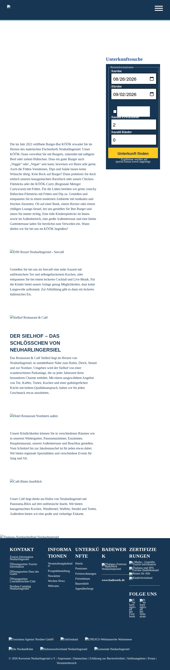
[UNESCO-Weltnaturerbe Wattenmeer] (111, 639)
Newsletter (54, 576)
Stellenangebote (136, 658)
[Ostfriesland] (73, 639)
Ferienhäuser (82, 578)
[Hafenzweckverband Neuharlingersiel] (67, 649)
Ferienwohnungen (85, 573)
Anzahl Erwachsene (125, 117)
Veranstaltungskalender (60, 564)
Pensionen (81, 568)
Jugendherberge (84, 588)
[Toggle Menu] (159, 8)
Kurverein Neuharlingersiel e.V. (37, 658)
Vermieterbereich (66, 663)
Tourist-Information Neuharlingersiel (21, 558)
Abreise (116, 86)
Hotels (79, 563)
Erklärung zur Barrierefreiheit (107, 658)
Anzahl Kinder (121, 132)
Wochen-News (56, 581)
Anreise (116, 71)
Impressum (64, 658)
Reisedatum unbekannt (133, 111)
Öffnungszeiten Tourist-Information (24, 565)
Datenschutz (80, 658)
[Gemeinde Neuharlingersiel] (115, 649)
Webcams (53, 585)
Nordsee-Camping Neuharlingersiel (20, 587)
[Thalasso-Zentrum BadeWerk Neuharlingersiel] (115, 568)
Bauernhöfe (82, 583)
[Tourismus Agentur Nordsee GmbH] (35, 639)
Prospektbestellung (59, 571)
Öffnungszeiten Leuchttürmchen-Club (22, 580)
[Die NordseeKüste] (24, 649)
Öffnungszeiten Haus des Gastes (24, 572)
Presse (151, 658)
